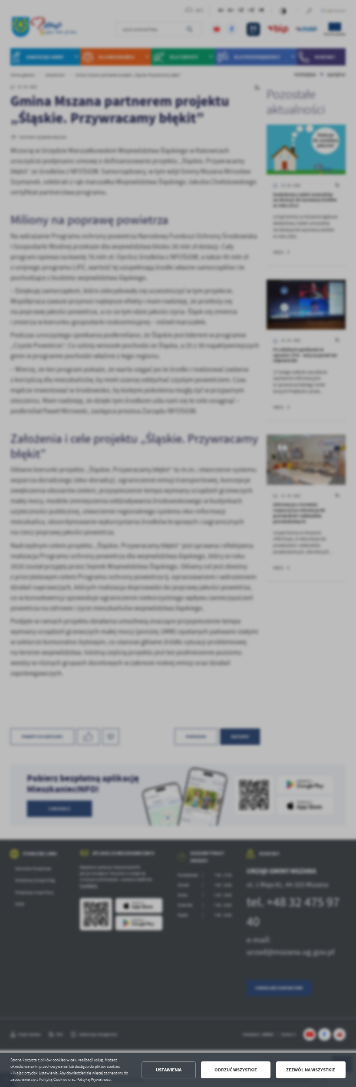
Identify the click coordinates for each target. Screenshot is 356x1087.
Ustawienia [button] (168, 1070)
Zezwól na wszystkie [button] (310, 1070)
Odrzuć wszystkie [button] (235, 1070)
